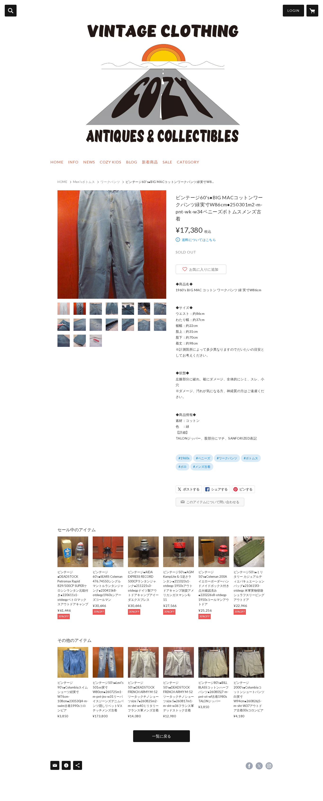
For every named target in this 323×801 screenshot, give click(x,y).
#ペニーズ (203, 458)
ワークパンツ (110, 182)
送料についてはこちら (199, 240)
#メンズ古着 (201, 467)
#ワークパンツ (227, 458)
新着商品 (150, 162)
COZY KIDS (110, 162)
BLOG (131, 162)
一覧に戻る (161, 736)
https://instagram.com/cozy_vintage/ (269, 765)
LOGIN (293, 10)
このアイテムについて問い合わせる (212, 502)
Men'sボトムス (84, 182)
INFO (73, 162)
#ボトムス (251, 458)
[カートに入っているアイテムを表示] (312, 11)
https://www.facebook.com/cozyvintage (249, 765)
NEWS (89, 162)
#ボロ (183, 467)
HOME (56, 162)
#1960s (184, 458)
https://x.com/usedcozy (259, 765)
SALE (167, 162)
